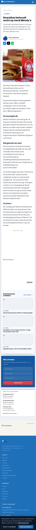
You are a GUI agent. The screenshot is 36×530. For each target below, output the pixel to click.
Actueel (9, 10)
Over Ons (5, 458)
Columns (4, 496)
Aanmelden (18, 383)
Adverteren (5, 465)
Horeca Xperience (8, 408)
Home (4, 10)
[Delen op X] (8, 43)
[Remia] (18, 244)
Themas (4, 499)
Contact (4, 463)
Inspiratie (5, 491)
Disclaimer (5, 473)
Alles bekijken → (28, 294)
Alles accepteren (26, 527)
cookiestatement (23, 523)
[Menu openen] (33, 2)
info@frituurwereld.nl (8, 512)
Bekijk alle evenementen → (10, 413)
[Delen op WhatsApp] (12, 43)
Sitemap (4, 478)
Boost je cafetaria (8, 402)
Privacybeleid (6, 468)
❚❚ (21, 230)
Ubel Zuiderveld (13, 37)
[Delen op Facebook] (4, 43)
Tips (3, 489)
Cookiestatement (7, 470)
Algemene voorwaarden (9, 475)
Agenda (4, 460)
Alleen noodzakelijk (9, 527)
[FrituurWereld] (18, 429)
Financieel (5, 494)
